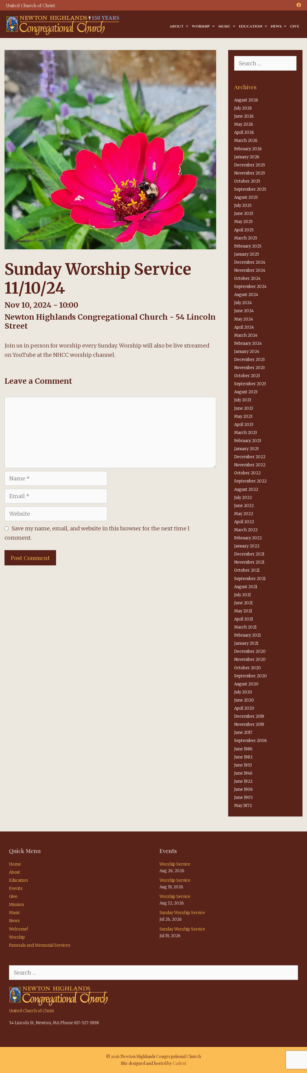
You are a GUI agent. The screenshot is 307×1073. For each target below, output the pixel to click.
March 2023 (245, 432)
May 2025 (243, 221)
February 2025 (247, 246)
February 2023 (247, 440)
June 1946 (243, 773)
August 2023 (246, 391)
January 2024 (246, 351)
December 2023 (249, 359)
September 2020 (250, 676)
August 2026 (246, 100)
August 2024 (246, 294)
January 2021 (246, 643)
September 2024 (250, 286)
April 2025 (244, 230)
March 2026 (246, 140)
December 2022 (249, 456)
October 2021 (247, 570)
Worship (201, 26)
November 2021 (249, 562)
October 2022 (247, 473)
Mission (16, 904)
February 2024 (248, 343)
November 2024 (249, 270)
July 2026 (243, 108)
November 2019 (249, 724)
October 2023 (247, 375)
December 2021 (249, 554)
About (176, 26)
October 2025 (247, 181)
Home (15, 864)
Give (294, 26)
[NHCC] (62, 25)
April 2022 (244, 521)
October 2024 (247, 278)
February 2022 (248, 538)
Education (250, 26)
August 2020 (246, 684)
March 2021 (245, 627)
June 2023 (243, 408)
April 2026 (244, 132)
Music (224, 26)
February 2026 (248, 148)
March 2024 (246, 335)
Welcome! (18, 929)
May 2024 (243, 319)
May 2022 (243, 513)
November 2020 (250, 659)
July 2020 (243, 692)
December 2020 (250, 651)
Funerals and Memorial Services (39, 945)
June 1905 (243, 797)
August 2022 (246, 489)
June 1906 (243, 789)
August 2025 (246, 197)
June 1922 (243, 781)
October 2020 (247, 667)
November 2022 (249, 465)
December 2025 (249, 165)
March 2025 (245, 238)
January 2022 (246, 546)
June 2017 (243, 732)
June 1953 (243, 765)
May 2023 (243, 416)
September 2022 (250, 481)
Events (15, 888)
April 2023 (243, 424)
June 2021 (243, 602)
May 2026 (243, 124)
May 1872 (243, 805)
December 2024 (249, 262)
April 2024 (244, 327)
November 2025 (249, 173)
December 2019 (249, 716)
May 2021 (243, 611)
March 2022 (246, 529)
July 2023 (242, 400)
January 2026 (246, 157)
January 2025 (246, 254)
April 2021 (243, 619)
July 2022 (243, 497)
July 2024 (243, 302)
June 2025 (243, 213)
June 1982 (243, 757)
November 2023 (249, 367)
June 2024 (244, 310)
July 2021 (242, 594)
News (276, 26)
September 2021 (250, 578)
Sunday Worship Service (182, 912)
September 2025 (250, 189)
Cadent (179, 1063)
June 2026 (244, 116)
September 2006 (250, 740)
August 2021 (245, 586)
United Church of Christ (31, 1010)
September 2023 (250, 383)
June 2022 (244, 505)
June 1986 (243, 749)
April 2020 (244, 708)
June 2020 (244, 700)
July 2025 (243, 205)
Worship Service (174, 864)
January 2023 (246, 448)
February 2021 (247, 635)
